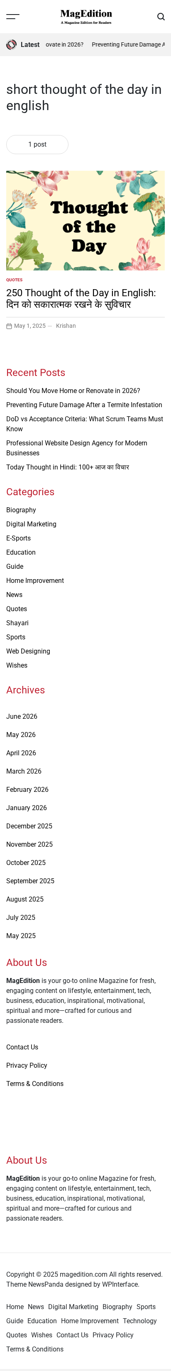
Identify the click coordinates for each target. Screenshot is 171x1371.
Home (15, 1307)
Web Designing (28, 651)
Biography (21, 510)
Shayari (17, 623)
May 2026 (21, 735)
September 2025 (30, 881)
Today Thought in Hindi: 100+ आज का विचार (67, 467)
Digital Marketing (31, 524)
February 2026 (27, 790)
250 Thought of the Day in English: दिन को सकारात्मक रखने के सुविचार (81, 299)
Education (21, 552)
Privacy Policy (26, 1065)
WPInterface (120, 1284)
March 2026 (24, 771)
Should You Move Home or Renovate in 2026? (73, 391)
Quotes (14, 280)
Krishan (66, 325)
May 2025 (21, 936)
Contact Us (22, 1047)
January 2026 (26, 808)
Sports (15, 637)
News (14, 595)
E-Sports (18, 538)
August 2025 (25, 899)
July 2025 (20, 917)
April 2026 (21, 753)
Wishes (16, 665)
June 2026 (21, 716)
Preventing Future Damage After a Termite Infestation (84, 405)
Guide (14, 566)
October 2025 (26, 863)
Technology (140, 1321)
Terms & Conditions (35, 1084)
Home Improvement (35, 581)
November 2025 (29, 844)
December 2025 (29, 826)
